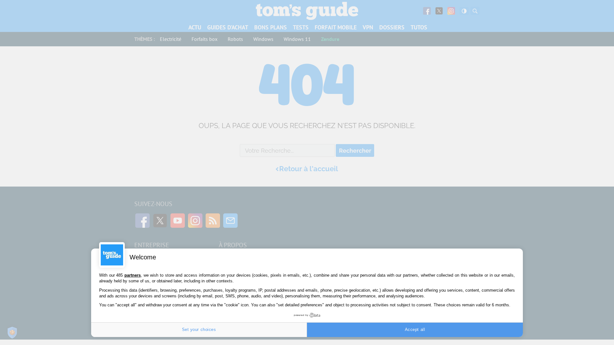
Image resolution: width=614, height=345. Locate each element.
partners (132, 275)
